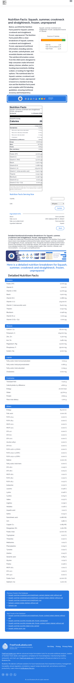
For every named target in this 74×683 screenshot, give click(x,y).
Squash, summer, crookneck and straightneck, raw (24, 600)
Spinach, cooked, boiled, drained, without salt (23, 603)
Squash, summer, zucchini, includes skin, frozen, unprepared (28, 621)
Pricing (58, 646)
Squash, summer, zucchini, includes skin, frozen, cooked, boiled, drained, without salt (36, 623)
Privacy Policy (67, 646)
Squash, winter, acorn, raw (16, 628)
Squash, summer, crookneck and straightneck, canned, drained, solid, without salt (35, 595)
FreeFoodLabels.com (9, 653)
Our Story (50, 646)
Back (60, 228)
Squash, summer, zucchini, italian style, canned (23, 626)
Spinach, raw (12, 605)
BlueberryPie (34, 679)
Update (59, 208)
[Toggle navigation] (71, 1)
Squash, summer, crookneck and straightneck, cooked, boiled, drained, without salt (35, 598)
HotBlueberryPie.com (27, 668)
